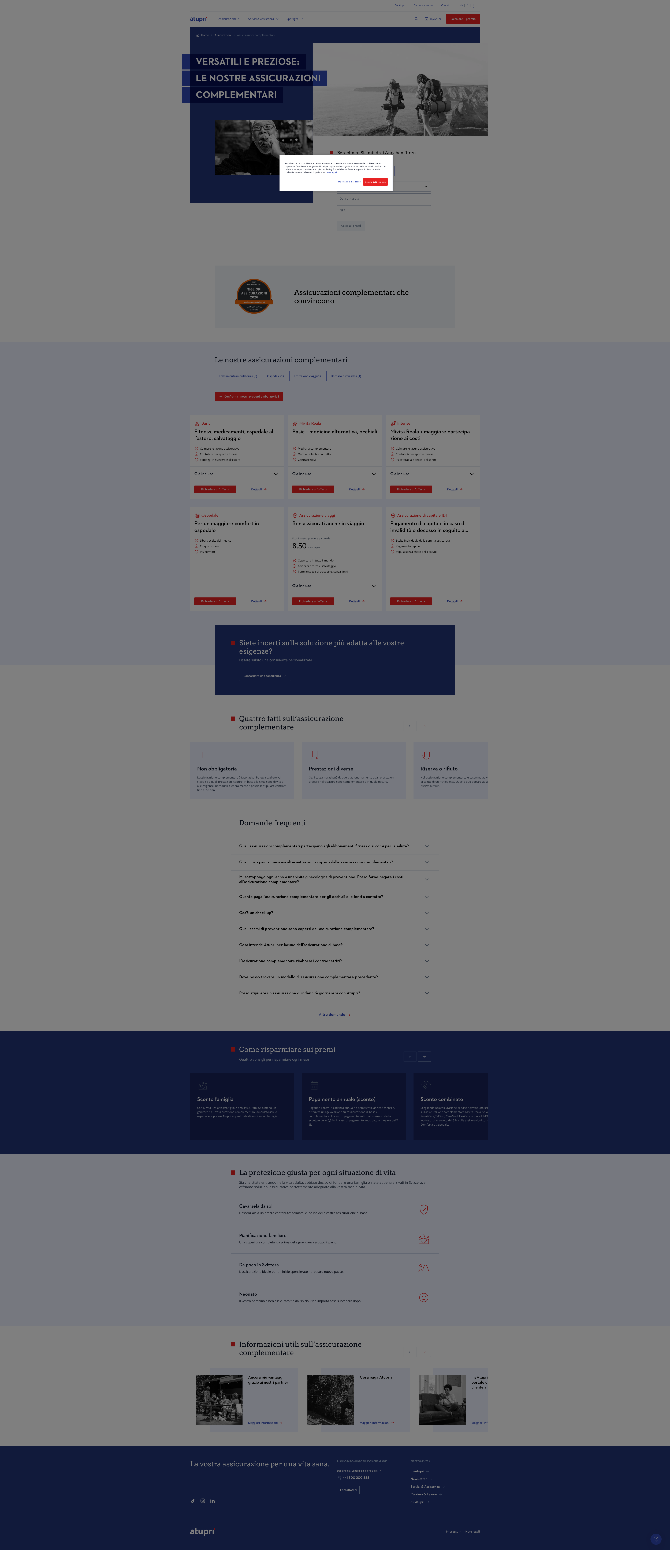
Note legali (332, 172)
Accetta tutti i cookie (375, 182)
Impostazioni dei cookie (349, 181)
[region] (336, 173)
